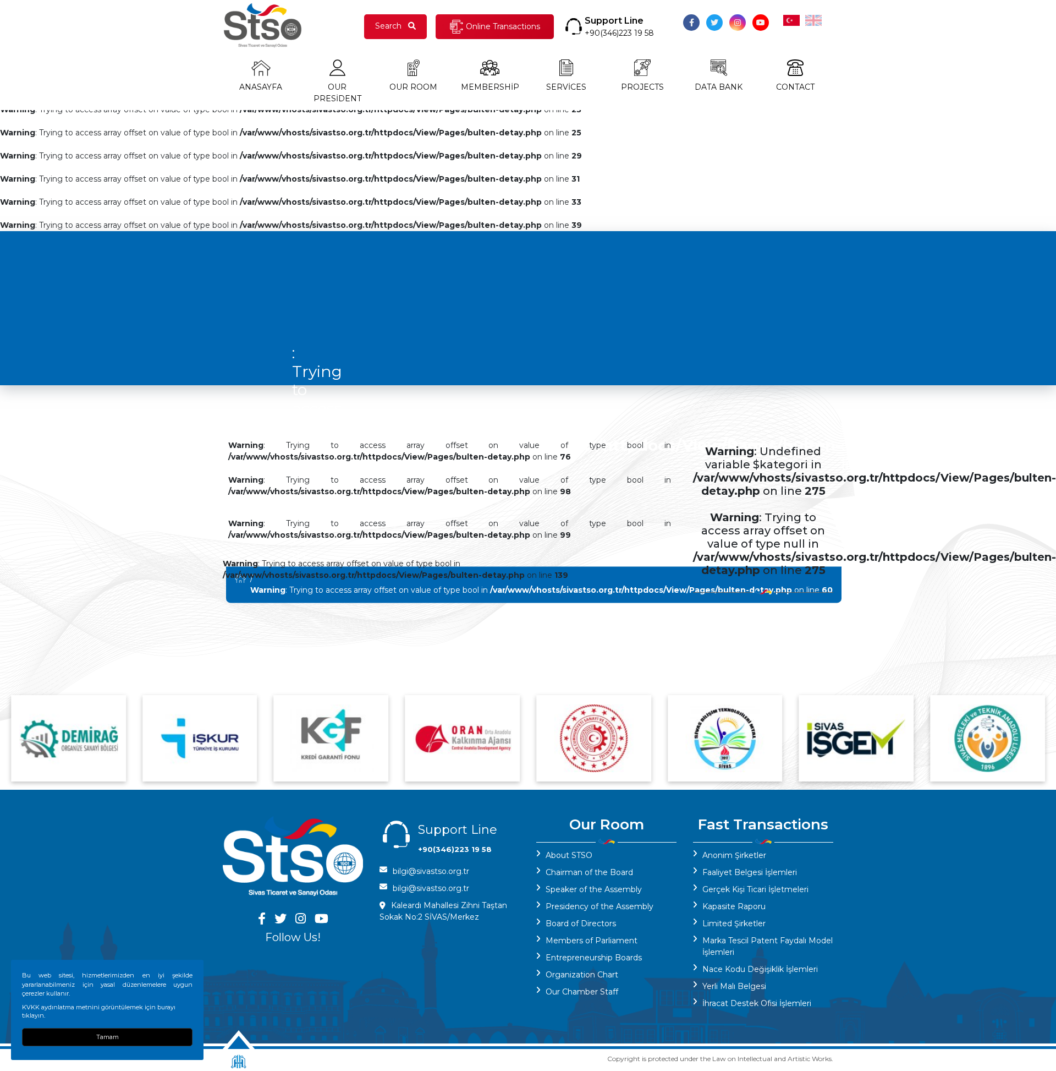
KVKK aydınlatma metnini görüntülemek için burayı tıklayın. (98, 1011)
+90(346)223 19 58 (619, 33)
